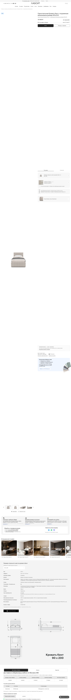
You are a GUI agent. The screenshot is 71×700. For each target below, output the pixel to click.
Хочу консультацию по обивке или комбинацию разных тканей (52, 186)
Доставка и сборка (16, 670)
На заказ (21, 6)
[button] (3, 507)
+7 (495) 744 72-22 (7, 3)
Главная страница (4, 8)
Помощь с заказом (62, 25)
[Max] (15, 3)
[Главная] (35, 3)
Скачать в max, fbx (52, 355)
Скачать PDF (67, 19)
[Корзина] (67, 3)
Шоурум (54, 6)
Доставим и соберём (43, 22)
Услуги (32, 6)
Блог (51, 6)
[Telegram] (11, 3)
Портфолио (40, 6)
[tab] (16, 670)
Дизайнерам (46, 6)
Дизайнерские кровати (12, 8)
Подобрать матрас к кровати (44, 349)
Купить (45, 25)
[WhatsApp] (13, 3)
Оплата (37, 670)
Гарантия (57, 670)
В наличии (62, 170)
